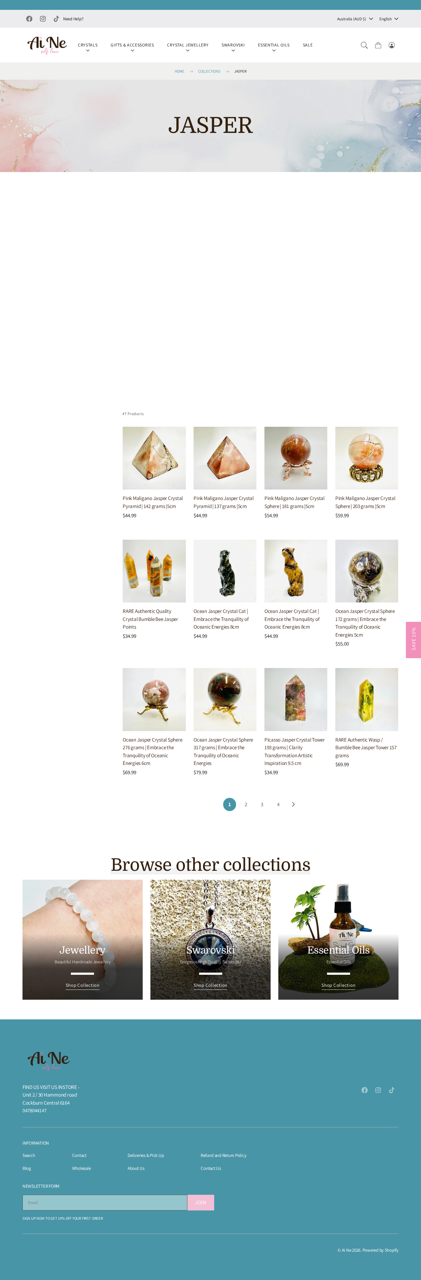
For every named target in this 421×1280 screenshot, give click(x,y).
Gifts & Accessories (132, 45)
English (385, 19)
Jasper (240, 71)
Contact (79, 1155)
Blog (26, 1168)
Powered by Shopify (380, 1250)
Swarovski (233, 45)
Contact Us (211, 1168)
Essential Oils (274, 45)
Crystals (88, 45)
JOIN (200, 1202)
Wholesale (81, 1168)
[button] (364, 45)
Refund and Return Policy (223, 1155)
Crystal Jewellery (187, 45)
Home (179, 71)
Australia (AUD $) (351, 19)
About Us (136, 1168)
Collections (209, 71)
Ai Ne (346, 1250)
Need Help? (73, 19)
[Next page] (293, 804)
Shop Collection (83, 985)
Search (28, 1155)
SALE (308, 45)
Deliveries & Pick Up (146, 1155)
